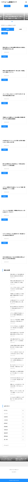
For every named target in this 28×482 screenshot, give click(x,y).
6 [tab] (17, 21)
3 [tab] (13, 21)
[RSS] (14, 475)
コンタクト (14, 471)
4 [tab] (14, 21)
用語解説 (4, 33)
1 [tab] (10, 21)
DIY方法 (4, 56)
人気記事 (20, 29)
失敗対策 (4, 149)
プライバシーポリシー (14, 469)
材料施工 (4, 196)
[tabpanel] (14, 12)
